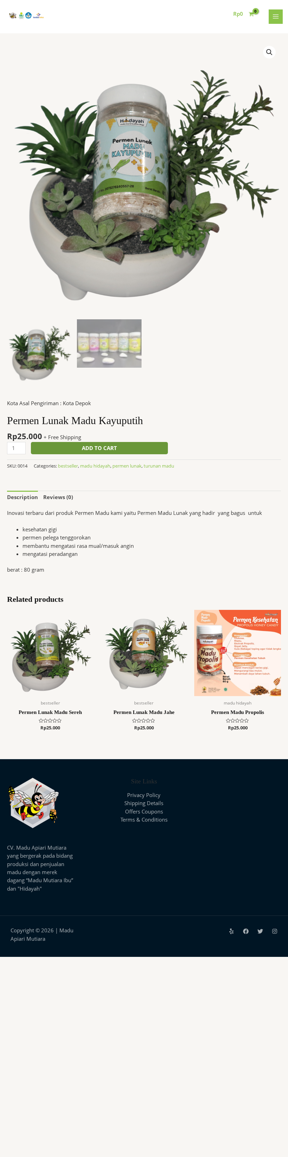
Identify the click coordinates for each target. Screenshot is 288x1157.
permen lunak (127, 466)
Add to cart (99, 447)
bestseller (68, 466)
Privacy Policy (144, 794)
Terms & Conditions (144, 819)
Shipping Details (143, 803)
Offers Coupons (144, 811)
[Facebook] (246, 931)
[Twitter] (260, 931)
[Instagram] (274, 931)
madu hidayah (95, 466)
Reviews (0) (58, 497)
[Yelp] (231, 931)
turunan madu (159, 466)
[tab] (22, 497)
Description (22, 497)
